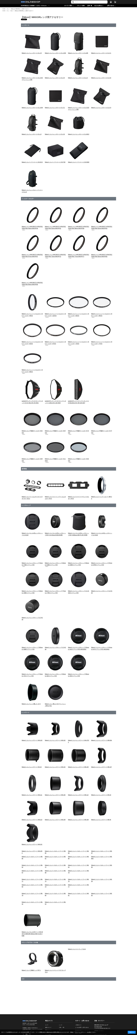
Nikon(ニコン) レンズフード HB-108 (78, 819)
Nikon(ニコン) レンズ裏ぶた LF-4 (31, 704)
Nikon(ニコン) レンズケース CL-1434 (55, 53)
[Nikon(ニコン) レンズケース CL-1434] (55, 41)
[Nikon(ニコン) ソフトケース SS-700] (55, 150)
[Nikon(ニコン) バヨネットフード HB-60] (32, 1000)
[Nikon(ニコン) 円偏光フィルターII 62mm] (78, 447)
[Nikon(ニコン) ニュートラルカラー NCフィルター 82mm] (78, 302)
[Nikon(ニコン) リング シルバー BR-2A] (101, 485)
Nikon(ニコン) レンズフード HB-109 (55, 819)
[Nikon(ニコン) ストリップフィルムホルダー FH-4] (55, 485)
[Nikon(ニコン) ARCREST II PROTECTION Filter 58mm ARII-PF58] (78, 215)
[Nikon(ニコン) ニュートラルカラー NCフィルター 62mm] (32, 330)
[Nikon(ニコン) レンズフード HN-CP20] (78, 728)
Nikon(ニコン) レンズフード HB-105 (78, 767)
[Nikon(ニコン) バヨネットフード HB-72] (55, 917)
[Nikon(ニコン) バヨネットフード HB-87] (101, 860)
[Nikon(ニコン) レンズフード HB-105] (78, 755)
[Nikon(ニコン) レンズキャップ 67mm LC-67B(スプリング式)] (101, 551)
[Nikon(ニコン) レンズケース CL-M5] (78, 41)
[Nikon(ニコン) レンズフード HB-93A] (101, 728)
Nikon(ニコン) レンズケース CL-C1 (101, 53)
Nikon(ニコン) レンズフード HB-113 (32, 819)
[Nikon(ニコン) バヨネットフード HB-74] (55, 973)
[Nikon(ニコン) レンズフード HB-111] (32, 783)
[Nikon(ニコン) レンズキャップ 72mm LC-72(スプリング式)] (32, 662)
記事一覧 (89, 5)
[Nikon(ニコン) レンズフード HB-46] (101, 808)
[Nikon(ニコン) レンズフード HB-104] (55, 755)
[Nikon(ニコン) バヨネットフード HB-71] (32, 973)
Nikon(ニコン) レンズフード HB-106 (55, 795)
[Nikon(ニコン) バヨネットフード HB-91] (55, 887)
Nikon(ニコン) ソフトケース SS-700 (55, 162)
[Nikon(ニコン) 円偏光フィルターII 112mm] (55, 447)
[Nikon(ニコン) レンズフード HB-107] (101, 755)
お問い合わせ (110, 5)
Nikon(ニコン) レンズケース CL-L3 (78, 77)
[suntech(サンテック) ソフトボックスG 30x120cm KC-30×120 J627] (78, 389)
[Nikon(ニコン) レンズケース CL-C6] (101, 66)
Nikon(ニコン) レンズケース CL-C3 (32, 53)
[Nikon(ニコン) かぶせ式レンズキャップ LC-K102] (101, 521)
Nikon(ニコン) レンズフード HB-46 (101, 819)
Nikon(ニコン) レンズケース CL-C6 (101, 77)
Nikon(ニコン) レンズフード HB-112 (78, 795)
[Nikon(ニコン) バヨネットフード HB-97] (32, 944)
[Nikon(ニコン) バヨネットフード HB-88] (78, 887)
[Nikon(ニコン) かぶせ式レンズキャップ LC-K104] (32, 521)
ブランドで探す (81, 5)
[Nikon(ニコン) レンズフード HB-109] (55, 808)
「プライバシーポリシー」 (80, 1032)
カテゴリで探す (68, 5)
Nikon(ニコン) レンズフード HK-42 (32, 767)
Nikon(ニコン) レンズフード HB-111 (32, 795)
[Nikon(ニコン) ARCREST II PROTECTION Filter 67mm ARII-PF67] (32, 243)
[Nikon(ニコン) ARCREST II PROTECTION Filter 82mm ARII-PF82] (101, 243)
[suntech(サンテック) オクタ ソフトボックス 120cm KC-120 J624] (55, 389)
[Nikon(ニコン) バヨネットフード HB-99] (55, 944)
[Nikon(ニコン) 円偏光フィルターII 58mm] (32, 447)
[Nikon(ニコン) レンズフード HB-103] (32, 728)
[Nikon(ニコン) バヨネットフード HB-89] (78, 860)
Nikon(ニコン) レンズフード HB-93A (101, 740)
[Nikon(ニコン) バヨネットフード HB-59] (101, 973)
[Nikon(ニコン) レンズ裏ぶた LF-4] (32, 692)
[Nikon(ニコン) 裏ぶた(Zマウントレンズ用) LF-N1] (55, 692)
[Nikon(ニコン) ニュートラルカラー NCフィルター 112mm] (55, 302)
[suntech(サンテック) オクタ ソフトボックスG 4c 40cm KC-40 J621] (32, 389)
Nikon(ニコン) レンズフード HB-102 (55, 740)
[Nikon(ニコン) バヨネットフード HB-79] (78, 944)
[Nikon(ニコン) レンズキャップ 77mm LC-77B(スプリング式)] (55, 579)
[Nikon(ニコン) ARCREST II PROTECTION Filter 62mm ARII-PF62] (101, 215)
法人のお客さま (98, 5)
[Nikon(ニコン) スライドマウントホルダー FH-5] (78, 485)
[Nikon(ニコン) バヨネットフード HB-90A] (101, 887)
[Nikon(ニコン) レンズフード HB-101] (32, 833)
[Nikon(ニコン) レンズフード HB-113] (32, 808)
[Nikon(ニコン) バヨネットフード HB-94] (78, 917)
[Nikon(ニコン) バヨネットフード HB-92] (32, 917)
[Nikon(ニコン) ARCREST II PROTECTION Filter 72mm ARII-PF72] (55, 243)
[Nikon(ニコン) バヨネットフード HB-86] (32, 887)
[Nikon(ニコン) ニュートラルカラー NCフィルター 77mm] (101, 330)
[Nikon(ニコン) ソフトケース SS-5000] (78, 150)
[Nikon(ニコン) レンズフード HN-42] (101, 783)
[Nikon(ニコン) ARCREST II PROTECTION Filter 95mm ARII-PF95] (32, 271)
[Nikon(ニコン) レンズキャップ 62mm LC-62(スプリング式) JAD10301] (78, 636)
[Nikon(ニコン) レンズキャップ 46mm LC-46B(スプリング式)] (32, 579)
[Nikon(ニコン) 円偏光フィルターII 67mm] (55, 419)
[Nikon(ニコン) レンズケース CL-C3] (32, 41)
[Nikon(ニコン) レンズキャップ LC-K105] (101, 579)
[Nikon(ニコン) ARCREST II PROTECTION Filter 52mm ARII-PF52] (55, 215)
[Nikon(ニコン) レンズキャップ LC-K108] (55, 636)
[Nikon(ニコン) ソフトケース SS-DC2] (32, 150)
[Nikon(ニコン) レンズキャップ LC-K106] (32, 606)
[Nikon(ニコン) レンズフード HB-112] (78, 783)
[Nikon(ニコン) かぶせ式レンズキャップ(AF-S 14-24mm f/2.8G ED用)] (55, 521)
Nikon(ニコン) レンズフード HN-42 (101, 795)
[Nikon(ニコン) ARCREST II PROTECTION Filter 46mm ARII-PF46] (32, 215)
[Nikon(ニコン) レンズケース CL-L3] (78, 66)
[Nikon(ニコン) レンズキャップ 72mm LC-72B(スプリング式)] (32, 551)
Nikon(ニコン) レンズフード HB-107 (101, 767)
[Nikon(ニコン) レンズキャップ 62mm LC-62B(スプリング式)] (55, 551)
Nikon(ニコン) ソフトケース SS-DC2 (32, 162)
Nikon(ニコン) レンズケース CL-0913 (78, 134)
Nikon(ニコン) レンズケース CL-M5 (78, 53)
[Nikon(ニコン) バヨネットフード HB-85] (55, 860)
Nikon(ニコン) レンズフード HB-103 (32, 740)
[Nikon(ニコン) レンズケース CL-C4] (55, 66)
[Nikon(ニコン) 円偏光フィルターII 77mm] (101, 419)
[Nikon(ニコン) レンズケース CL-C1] (101, 41)
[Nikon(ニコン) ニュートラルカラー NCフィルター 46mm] (32, 302)
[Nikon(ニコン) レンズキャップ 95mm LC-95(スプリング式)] (78, 662)
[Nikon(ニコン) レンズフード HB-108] (78, 808)
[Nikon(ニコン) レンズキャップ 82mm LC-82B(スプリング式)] (78, 551)
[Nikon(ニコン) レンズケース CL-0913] (78, 122)
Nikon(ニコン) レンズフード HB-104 (55, 767)
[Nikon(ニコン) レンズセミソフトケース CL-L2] (32, 178)
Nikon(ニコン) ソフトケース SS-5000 (78, 162)
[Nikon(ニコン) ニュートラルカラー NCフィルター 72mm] (78, 330)
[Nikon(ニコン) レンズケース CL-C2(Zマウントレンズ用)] (32, 66)
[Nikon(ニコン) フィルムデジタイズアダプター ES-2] (32, 485)
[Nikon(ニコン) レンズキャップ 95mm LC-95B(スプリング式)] (32, 636)
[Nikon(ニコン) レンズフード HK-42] (32, 755)
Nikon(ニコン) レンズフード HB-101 (32, 844)
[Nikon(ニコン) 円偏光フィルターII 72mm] (78, 419)
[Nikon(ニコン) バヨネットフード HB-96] (101, 917)
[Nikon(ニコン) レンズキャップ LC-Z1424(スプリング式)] (78, 579)
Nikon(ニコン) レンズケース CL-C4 (55, 77)
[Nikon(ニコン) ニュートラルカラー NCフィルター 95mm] (101, 302)
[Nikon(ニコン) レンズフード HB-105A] (32, 860)
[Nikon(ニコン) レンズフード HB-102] (55, 728)
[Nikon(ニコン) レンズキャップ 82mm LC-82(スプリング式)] (55, 662)
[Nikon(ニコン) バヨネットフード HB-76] (78, 973)
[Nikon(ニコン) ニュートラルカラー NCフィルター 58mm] (32, 358)
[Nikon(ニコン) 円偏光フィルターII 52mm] (32, 419)
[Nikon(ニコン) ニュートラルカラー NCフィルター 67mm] (55, 330)
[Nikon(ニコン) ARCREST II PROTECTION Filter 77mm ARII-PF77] (78, 243)
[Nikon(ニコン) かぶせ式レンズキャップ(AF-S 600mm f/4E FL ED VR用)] (78, 521)
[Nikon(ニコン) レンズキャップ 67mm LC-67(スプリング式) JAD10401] (101, 636)
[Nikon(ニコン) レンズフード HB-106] (55, 783)
